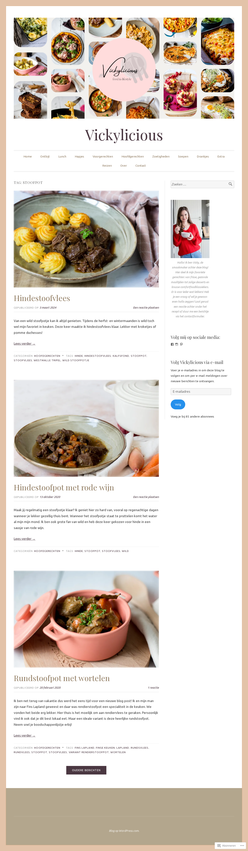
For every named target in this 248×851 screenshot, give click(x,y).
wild (125, 551)
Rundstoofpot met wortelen (62, 678)
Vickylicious (124, 134)
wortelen (118, 752)
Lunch (62, 156)
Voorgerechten (103, 156)
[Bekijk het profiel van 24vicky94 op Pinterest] (181, 344)
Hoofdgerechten (132, 156)
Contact (140, 165)
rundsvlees (140, 747)
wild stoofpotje (75, 360)
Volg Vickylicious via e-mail (197, 362)
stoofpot (139, 355)
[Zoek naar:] (202, 184)
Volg (178, 404)
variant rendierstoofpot (89, 752)
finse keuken (105, 747)
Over (123, 165)
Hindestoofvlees (42, 298)
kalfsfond (121, 355)
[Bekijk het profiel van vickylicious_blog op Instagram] (176, 344)
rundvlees (22, 752)
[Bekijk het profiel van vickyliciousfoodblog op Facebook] (172, 344)
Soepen (183, 156)
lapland (122, 747)
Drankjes (203, 156)
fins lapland (84, 747)
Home (27, 156)
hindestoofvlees (97, 355)
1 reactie (153, 687)
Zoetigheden (161, 156)
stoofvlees (23, 360)
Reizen (107, 165)
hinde (79, 355)
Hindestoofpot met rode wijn (64, 487)
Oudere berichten (86, 770)
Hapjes (79, 156)
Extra (221, 156)
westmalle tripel (47, 360)
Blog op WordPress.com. (124, 830)
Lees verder (24, 343)
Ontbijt (45, 156)
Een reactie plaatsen (146, 307)
